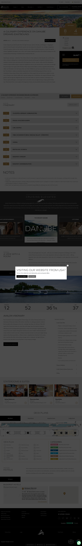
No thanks (32, 276)
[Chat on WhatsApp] (79, 543)
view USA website (22, 276)
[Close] (67, 265)
